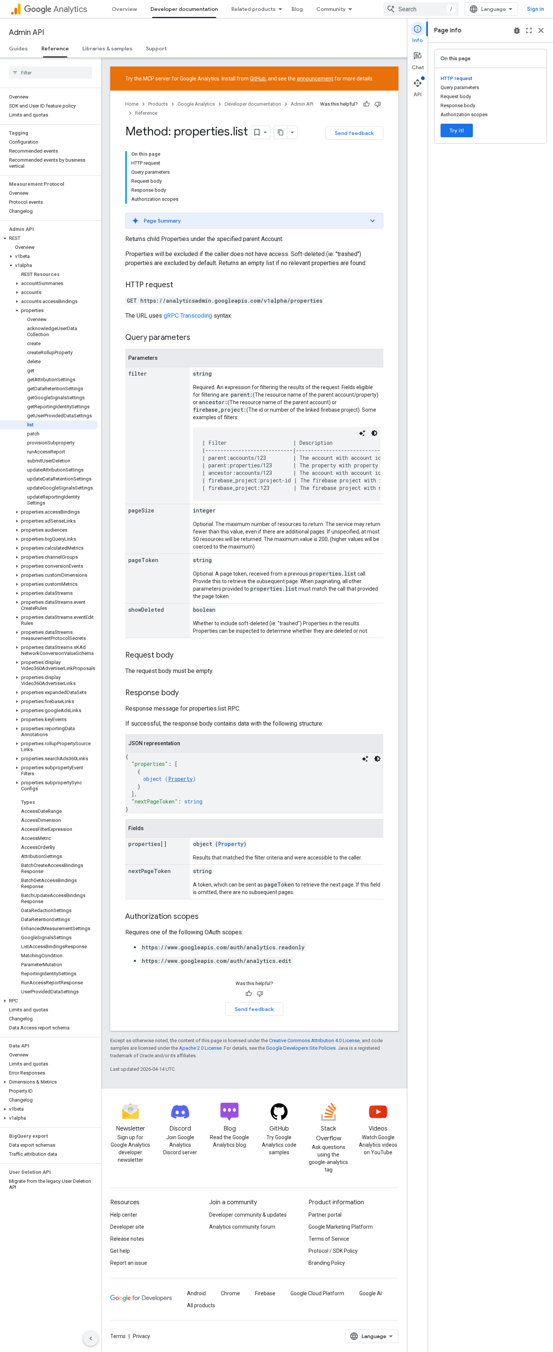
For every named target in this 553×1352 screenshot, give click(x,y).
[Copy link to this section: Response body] (186, 693)
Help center (123, 1215)
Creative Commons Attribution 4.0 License (314, 1040)
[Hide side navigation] (90, 1338)
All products (201, 1305)
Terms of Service (328, 1239)
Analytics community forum (242, 1227)
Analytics (70, 9)
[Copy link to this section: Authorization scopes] (206, 917)
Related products (253, 9)
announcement (315, 79)
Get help (120, 1251)
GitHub (258, 79)
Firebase (265, 1293)
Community (331, 9)
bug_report (516, 30)
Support (156, 48)
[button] (49, 238)
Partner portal (325, 1215)
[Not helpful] (377, 104)
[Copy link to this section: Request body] (180, 655)
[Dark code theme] (374, 433)
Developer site (127, 1227)
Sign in (535, 9)
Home (131, 104)
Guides (18, 48)
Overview (124, 9)
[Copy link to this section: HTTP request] (180, 285)
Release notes (127, 1239)
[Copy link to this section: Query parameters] (197, 338)
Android (196, 1293)
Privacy (141, 1336)
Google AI (370, 1293)
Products (158, 104)
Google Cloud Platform (317, 1293)
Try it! (457, 130)
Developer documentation (184, 9)
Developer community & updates (248, 1215)
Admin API (26, 32)
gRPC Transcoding (188, 315)
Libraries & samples (107, 48)
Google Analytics (196, 104)
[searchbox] (50, 73)
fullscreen (528, 30)
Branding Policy (326, 1263)
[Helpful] (366, 104)
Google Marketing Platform (340, 1227)
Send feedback (354, 133)
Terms (118, 1336)
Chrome (230, 1293)
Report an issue (128, 1263)
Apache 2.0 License (200, 1048)
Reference (55, 48)
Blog (297, 9)
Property (180, 778)
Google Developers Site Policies (301, 1048)
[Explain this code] (362, 433)
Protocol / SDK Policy (333, 1251)
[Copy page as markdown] (280, 132)
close (540, 30)
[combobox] (421, 9)
